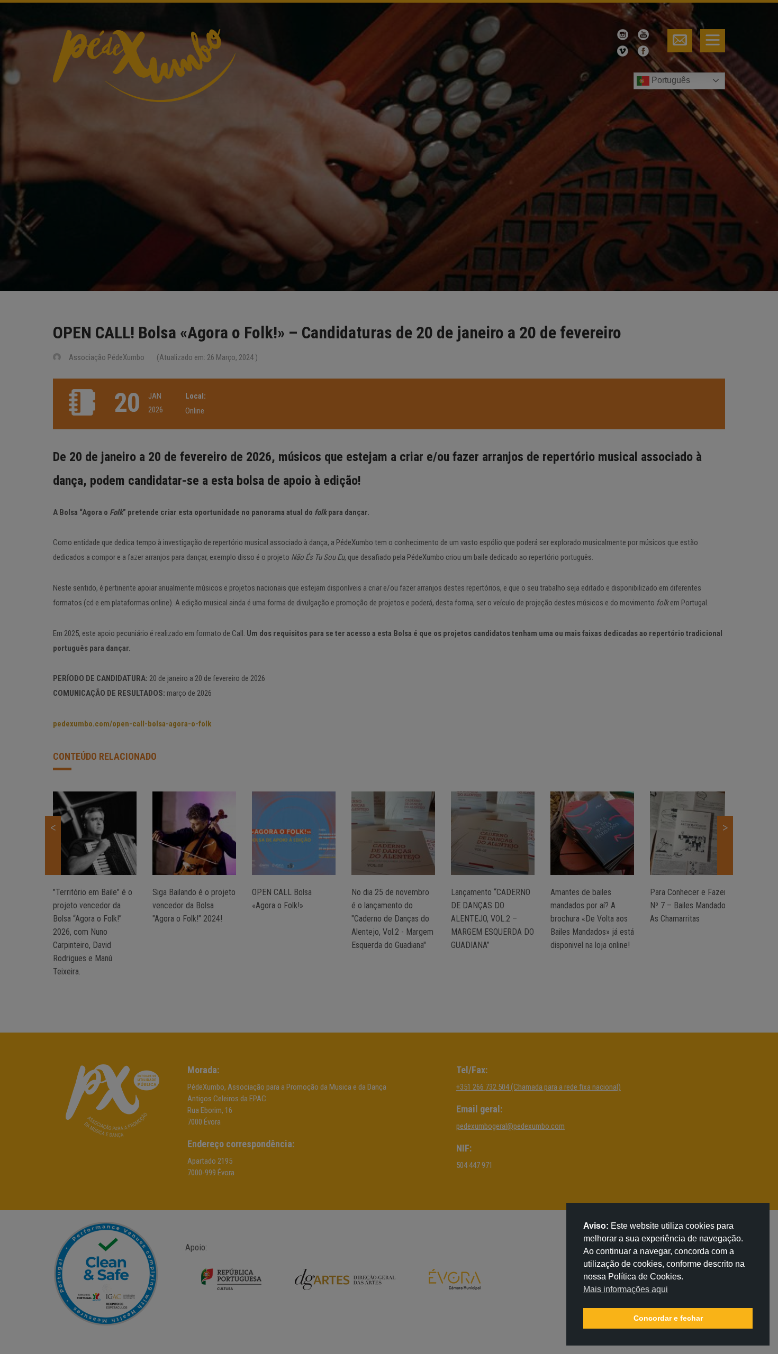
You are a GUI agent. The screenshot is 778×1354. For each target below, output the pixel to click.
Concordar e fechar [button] (668, 1318)
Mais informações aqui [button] (625, 1289)
